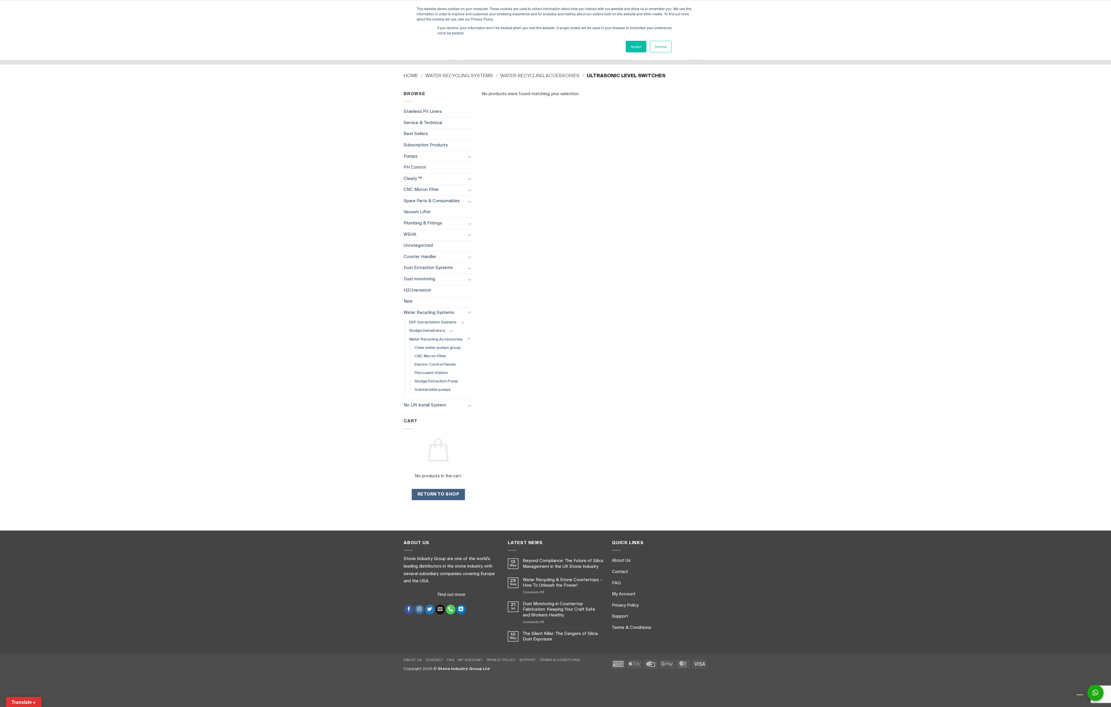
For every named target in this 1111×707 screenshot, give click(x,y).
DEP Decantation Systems (433, 322)
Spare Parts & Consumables (432, 201)
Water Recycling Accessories (540, 76)
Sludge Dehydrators (427, 331)
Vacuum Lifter (417, 212)
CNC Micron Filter (421, 189)
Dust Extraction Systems (428, 268)
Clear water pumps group (438, 348)
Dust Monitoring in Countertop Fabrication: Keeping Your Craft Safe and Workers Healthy (559, 609)
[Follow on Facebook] (409, 609)
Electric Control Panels (435, 364)
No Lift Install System (425, 405)
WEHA (410, 234)
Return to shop (438, 494)
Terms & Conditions (631, 627)
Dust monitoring (419, 279)
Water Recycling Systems (459, 76)
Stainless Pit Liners (423, 111)
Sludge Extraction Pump (436, 381)
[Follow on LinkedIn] (461, 609)
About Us (621, 560)
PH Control (415, 167)
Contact (620, 572)
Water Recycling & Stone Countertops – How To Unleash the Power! (563, 583)
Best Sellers (416, 134)
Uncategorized (418, 245)
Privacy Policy (625, 605)
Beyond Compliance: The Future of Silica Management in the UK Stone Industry (563, 564)
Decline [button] (661, 46)
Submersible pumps (433, 390)
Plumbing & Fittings (423, 223)
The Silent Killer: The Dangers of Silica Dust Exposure (560, 636)
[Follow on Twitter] (430, 609)
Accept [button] (636, 46)
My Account (623, 594)
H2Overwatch (417, 290)
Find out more (451, 594)
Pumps (410, 156)
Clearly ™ (413, 178)
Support (620, 616)
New (408, 301)
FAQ (616, 583)
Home (411, 76)
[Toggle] (469, 156)
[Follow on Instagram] (419, 609)
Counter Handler (420, 257)
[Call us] (450, 609)
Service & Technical (423, 123)
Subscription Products (426, 145)
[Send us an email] (440, 609)
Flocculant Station (431, 373)
